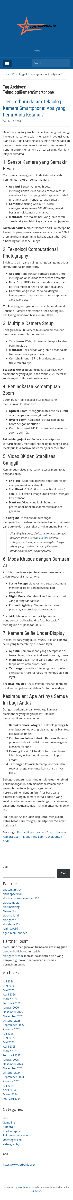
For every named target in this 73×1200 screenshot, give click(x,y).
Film (5, 1118)
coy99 (6, 947)
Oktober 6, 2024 (12, 121)
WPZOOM (36, 1191)
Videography (11, 1144)
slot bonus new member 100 (21, 898)
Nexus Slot (10, 911)
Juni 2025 (9, 1038)
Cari (5, 867)
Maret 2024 (10, 1094)
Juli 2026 (8, 981)
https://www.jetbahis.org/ (19, 1164)
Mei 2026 (8, 990)
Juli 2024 (8, 1086)
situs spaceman (13, 894)
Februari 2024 (12, 1098)
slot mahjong (11, 907)
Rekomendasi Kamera (17, 1135)
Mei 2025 (8, 1042)
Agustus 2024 (11, 1081)
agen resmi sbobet (15, 933)
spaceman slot (12, 889)
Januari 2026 (11, 1007)
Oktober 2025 (11, 1020)
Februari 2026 (12, 1003)
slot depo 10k (11, 924)
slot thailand (11, 915)
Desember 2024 (13, 1064)
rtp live (43, 538)
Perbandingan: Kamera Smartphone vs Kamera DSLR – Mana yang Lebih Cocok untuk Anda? (34, 837)
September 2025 (13, 1025)
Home (6, 74)
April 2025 (9, 1046)
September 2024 (13, 1077)
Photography (11, 1131)
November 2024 (13, 1068)
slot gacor (9, 920)
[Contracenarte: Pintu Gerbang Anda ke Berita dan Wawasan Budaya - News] (36, 26)
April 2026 (9, 994)
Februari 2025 (12, 1055)
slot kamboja (11, 902)
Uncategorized (12, 1140)
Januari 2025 (11, 1059)
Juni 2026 (9, 986)
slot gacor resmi (13, 956)
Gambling (9, 1122)
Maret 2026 (10, 999)
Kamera (8, 1127)
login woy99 (10, 928)
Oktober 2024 (11, 1073)
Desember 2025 (13, 1012)
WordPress (24, 1187)
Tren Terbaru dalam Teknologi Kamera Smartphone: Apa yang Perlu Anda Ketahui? (34, 108)
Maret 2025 (10, 1051)
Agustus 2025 (11, 1029)
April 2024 (9, 1090)
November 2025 (13, 1016)
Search (65, 63)
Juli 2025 (8, 1034)
